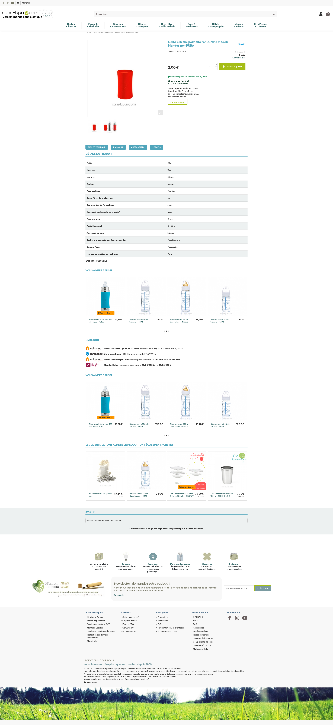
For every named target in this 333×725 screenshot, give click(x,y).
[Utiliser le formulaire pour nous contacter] (18, 2)
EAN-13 (89, 261)
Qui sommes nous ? (130, 617)
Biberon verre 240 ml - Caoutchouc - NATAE (220, 320)
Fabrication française (167, 631)
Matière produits (200, 631)
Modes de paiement (96, 620)
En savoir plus (90, 682)
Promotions (163, 617)
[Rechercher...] (274, 14)
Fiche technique (96, 147)
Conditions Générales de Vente (101, 631)
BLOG (196, 620)
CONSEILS (198, 617)
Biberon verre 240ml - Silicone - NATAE (180, 320)
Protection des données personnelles (97, 636)
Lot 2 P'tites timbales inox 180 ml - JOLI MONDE (221, 494)
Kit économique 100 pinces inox (100, 494)
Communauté (128, 627)
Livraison (118, 147)
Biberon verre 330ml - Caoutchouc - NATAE (139, 320)
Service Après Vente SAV (98, 624)
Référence (172, 52)
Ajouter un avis (238, 57)
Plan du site (92, 641)
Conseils (126, 564)
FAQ (195, 624)
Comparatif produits (202, 645)
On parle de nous (129, 620)
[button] (164, 331)
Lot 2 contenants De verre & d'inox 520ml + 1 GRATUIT (182, 494)
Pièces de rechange (202, 634)
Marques (26, 2)
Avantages (153, 564)
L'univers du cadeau (180, 564)
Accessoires (138, 147)
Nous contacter (129, 631)
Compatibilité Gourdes (203, 638)
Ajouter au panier (234, 66)
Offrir (160, 624)
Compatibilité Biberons (203, 641)
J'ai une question (177, 102)
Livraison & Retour (95, 617)
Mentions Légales (95, 627)
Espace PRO (128, 624)
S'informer (234, 564)
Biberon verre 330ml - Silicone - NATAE (98, 320)
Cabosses (207, 564)
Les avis (156, 147)
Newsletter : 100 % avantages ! (171, 627)
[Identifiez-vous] (320, 14)
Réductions (163, 620)
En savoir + (120, 595)
